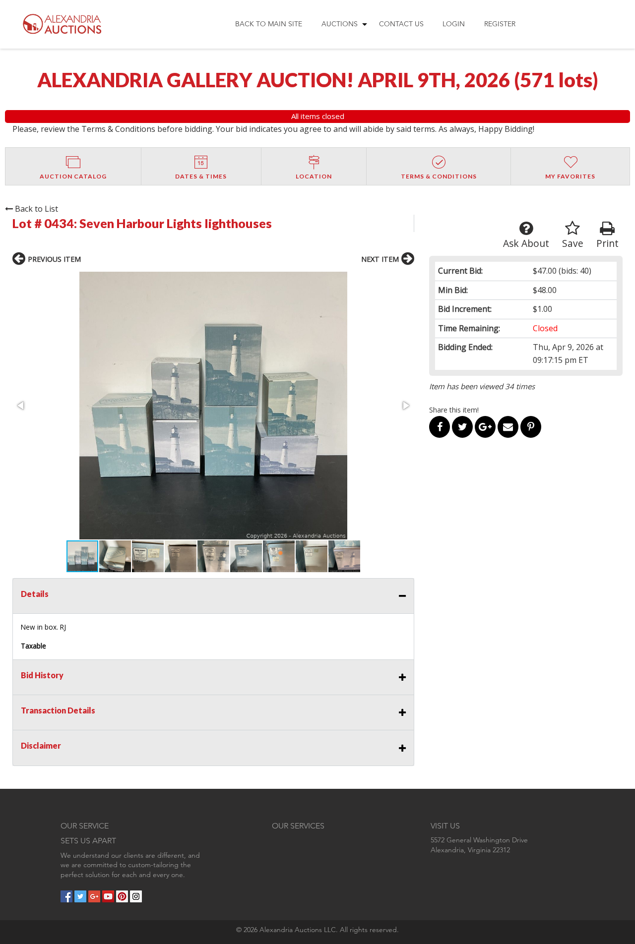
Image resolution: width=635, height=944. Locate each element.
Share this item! (454, 409)
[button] (213, 405)
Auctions (339, 23)
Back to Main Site (268, 23)
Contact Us (401, 23)
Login (454, 23)
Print (607, 243)
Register (499, 23)
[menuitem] (269, 24)
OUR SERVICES (298, 825)
